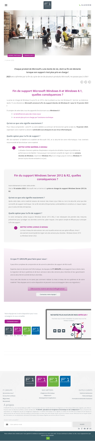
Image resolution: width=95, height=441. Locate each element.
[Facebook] (54, 330)
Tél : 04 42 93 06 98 (16, 336)
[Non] (93, 436)
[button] (82, 82)
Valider (82, 424)
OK (48, 438)
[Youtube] (63, 330)
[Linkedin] (59, 330)
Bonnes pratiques (15, 55)
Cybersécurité (29, 55)
